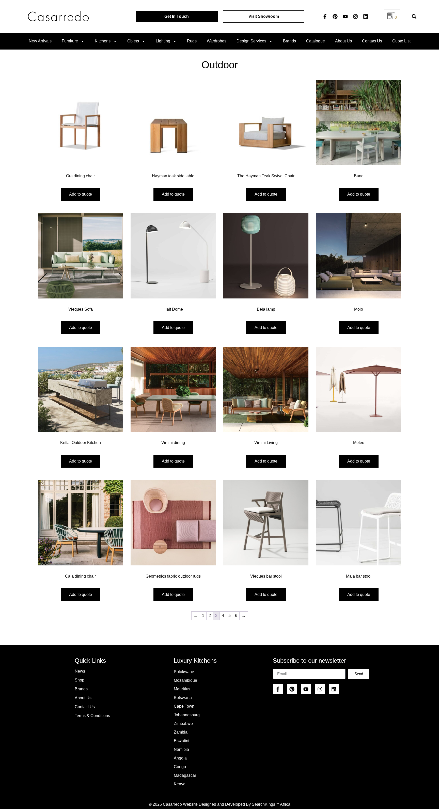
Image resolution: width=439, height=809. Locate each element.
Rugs (192, 41)
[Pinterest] (335, 16)
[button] (414, 16)
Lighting (163, 41)
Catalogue (315, 41)
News (80, 671)
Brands (289, 41)
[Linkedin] (365, 16)
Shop (79, 680)
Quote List (401, 41)
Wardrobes (216, 41)
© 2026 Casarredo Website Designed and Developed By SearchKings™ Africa (219, 804)
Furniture (70, 41)
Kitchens (103, 41)
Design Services (251, 41)
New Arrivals (40, 41)
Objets (133, 41)
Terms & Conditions (92, 715)
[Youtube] (345, 16)
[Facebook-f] (325, 16)
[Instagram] (355, 16)
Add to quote (80, 194)
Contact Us (372, 41)
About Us (343, 41)
